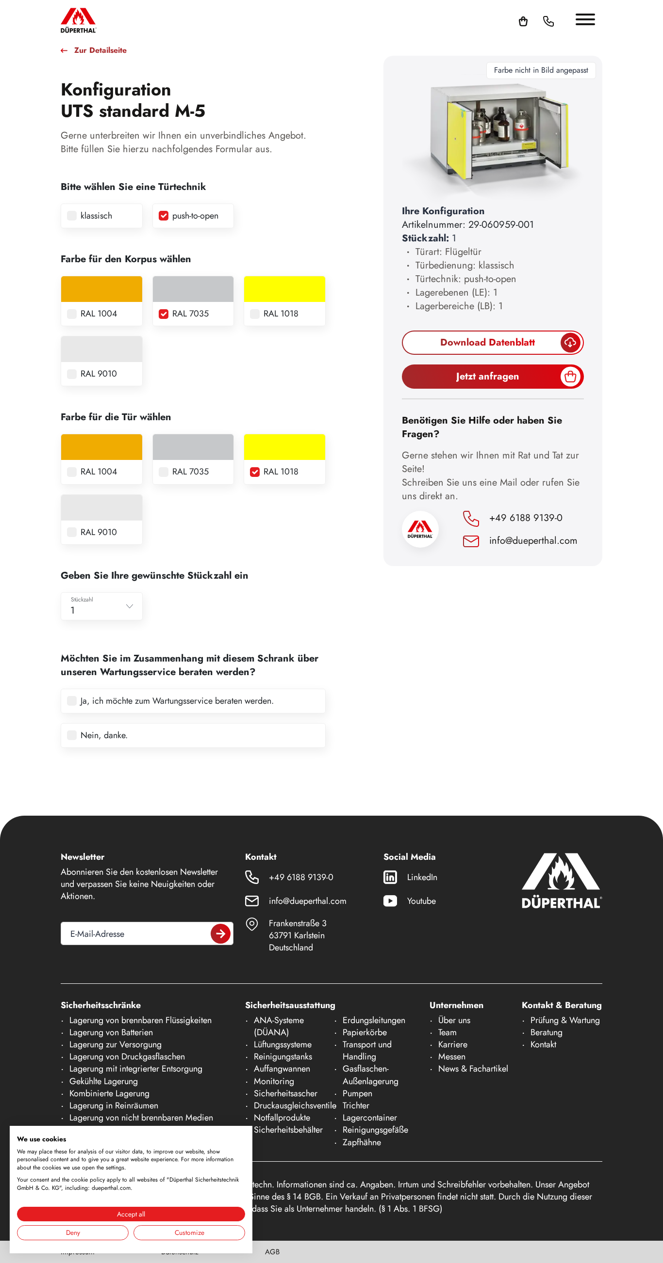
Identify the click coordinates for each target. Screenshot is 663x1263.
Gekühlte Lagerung (103, 1081)
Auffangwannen (282, 1068)
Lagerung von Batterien (111, 1032)
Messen (451, 1056)
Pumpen (357, 1093)
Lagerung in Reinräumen (113, 1105)
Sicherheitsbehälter (288, 1129)
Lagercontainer (370, 1117)
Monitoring (274, 1081)
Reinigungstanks (283, 1056)
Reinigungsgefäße (375, 1129)
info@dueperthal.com (532, 541)
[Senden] (221, 934)
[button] (560, 20)
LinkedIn (422, 877)
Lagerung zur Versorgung (115, 1044)
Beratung (546, 1032)
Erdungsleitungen (374, 1020)
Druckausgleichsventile (295, 1105)
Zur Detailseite (100, 50)
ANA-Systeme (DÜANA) (279, 1026)
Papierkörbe (365, 1032)
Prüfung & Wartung (565, 1020)
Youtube (421, 901)
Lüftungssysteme (283, 1044)
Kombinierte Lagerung (109, 1093)
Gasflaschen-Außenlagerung (370, 1074)
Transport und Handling (367, 1050)
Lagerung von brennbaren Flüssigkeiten (140, 1020)
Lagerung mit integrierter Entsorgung (135, 1068)
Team (447, 1032)
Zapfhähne (362, 1142)
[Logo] (79, 20)
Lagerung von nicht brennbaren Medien (141, 1117)
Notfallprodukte (282, 1117)
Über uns (454, 1020)
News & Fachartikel (473, 1068)
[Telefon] (548, 20)
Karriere (452, 1044)
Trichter (356, 1105)
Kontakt (543, 1044)
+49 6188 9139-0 (524, 518)
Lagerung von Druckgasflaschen (127, 1056)
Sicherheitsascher (285, 1093)
